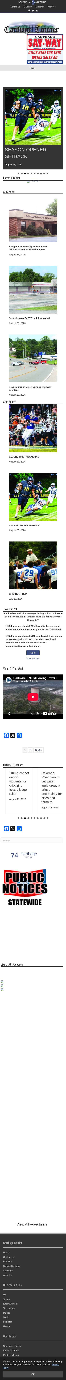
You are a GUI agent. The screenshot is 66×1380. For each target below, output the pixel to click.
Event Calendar (11, 1350)
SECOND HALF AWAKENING (32, 2)
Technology (9, 1308)
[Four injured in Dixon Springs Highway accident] (33, 358)
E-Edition (28, 7)
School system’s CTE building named (29, 318)
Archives (52, 7)
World (6, 1317)
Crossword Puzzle (12, 1346)
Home (6, 1252)
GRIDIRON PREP (18, 594)
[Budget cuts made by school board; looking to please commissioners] (33, 217)
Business (7, 1321)
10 (47, 173)
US (4, 1294)
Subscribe (40, 7)
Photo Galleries (11, 1355)
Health (6, 1326)
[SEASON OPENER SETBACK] (33, 496)
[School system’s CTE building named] (33, 289)
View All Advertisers (31, 1224)
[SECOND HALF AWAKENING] (33, 428)
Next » (38, 750)
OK (33, 1374)
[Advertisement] (25, 934)
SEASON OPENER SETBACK (24, 525)
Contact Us (15, 7)
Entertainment (10, 1303)
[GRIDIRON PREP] (33, 565)
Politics (6, 1313)
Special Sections (11, 1266)
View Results (33, 658)
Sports (6, 1299)
